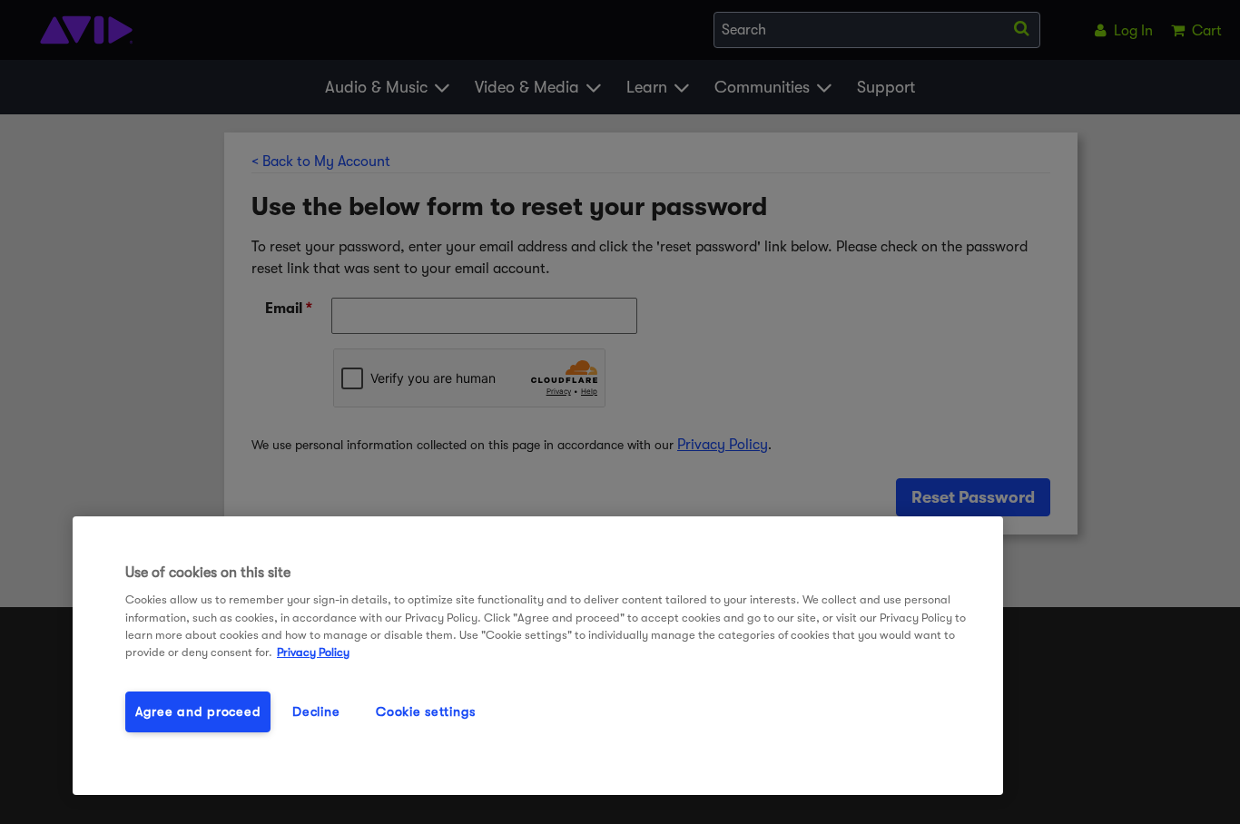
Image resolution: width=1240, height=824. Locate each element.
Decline (316, 712)
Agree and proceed (198, 712)
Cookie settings (426, 712)
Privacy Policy (313, 652)
